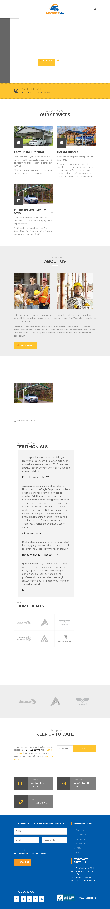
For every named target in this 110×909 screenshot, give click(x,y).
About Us (80, 830)
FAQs (78, 848)
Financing (80, 839)
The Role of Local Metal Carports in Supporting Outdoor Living (31, 412)
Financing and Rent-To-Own (30, 211)
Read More (65, 61)
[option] (33, 402)
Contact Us (81, 834)
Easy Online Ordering (29, 152)
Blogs (78, 852)
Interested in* (20, 850)
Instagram (16, 899)
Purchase (47, 61)
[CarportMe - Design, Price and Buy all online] (55, 9)
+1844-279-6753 (83, 877)
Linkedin (41, 899)
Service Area (81, 843)
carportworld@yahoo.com (88, 880)
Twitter (29, 899)
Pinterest (35, 899)
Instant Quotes (67, 152)
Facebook (23, 899)
